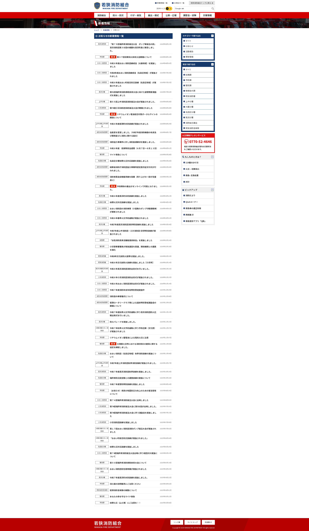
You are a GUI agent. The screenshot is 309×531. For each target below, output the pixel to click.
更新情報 (189, 56)
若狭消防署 (190, 96)
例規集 (188, 214)
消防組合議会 (191, 122)
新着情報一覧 (162, 3)
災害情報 (207, 15)
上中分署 (189, 101)
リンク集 (176, 522)
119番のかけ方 (192, 162)
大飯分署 (189, 106)
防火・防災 (118, 15)
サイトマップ (192, 522)
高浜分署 (189, 117)
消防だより (190, 195)
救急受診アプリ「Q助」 (196, 221)
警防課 (188, 85)
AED (187, 181)
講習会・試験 (189, 15)
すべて (188, 40)
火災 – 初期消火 (192, 168)
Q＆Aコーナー (192, 201)
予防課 (188, 80)
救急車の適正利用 (193, 208)
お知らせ (189, 46)
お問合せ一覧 (179, 3)
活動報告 (189, 51)
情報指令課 (190, 90)
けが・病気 (135, 15)
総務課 (188, 74)
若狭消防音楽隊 (192, 128)
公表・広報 (171, 15)
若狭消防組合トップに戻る (201, 3)
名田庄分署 (190, 112)
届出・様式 (153, 15)
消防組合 (101, 15)
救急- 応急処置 (192, 175)
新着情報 (106, 30)
